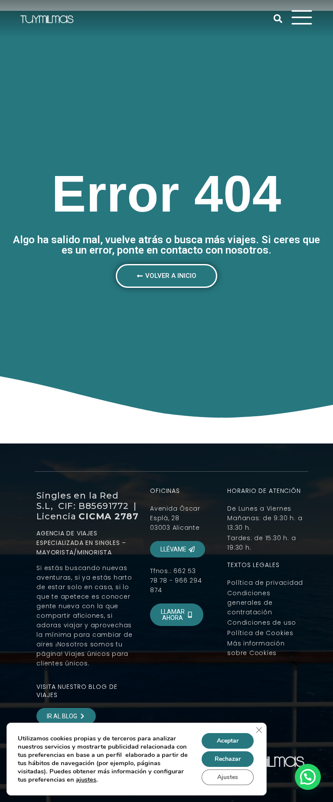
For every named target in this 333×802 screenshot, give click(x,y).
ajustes (86, 779)
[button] (278, 18)
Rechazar (228, 759)
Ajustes (227, 777)
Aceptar (227, 741)
